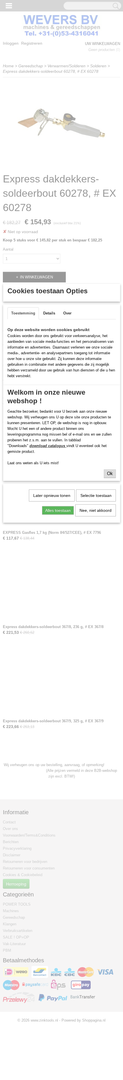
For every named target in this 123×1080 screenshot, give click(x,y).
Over (67, 313)
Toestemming (23, 313)
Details (49, 313)
